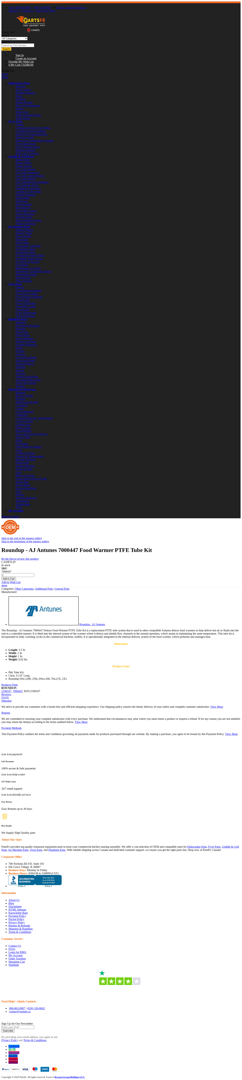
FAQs (12, 948)
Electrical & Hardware (22, 389)
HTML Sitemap (17, 909)
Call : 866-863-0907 (20, 7)
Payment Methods (11, 728)
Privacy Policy (17, 922)
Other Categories (24, 588)
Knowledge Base (18, 912)
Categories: (8, 588)
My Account (16, 510)
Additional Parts (44, 588)
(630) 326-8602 (42, 7)
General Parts (61, 588)
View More (216, 706)
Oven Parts (15, 284)
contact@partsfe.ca (19, 1011)
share (4, 585)
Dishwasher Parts (19, 83)
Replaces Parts (9, 684)
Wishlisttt (14, 964)
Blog (11, 903)
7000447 (18, 691)
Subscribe (8, 1030)
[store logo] (30, 31)
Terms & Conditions (20, 931)
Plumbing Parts (18, 319)
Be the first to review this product (20, 558)
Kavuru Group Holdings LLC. (70, 1077)
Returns (5, 712)
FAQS (5, 697)
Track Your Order (45, 10)
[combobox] (17, 45)
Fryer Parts (15, 121)
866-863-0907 (17, 1008)
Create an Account (26, 58)
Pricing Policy (16, 919)
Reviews (6, 694)
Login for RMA (17, 952)
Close (4, 73)
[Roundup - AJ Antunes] (44, 624)
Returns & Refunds (19, 925)
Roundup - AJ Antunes (92, 624)
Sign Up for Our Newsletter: (17, 1023)
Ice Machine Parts (19, 226)
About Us (14, 10)
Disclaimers (15, 906)
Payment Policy (17, 916)
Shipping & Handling (21, 928)
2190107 (6, 691)
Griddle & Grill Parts (21, 156)
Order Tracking (17, 958)
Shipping (6, 700)
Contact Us (27, 10)
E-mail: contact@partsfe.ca (71, 7)
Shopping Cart (17, 961)
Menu (4, 77)
